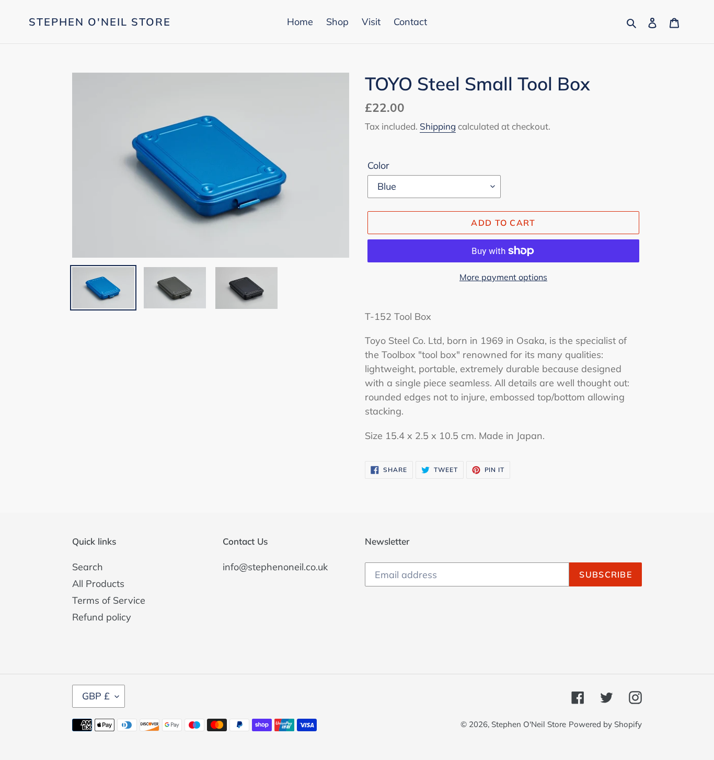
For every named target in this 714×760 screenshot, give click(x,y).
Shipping (438, 126)
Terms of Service (108, 600)
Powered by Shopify (605, 724)
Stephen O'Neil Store (100, 22)
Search (87, 567)
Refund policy (101, 617)
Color (378, 165)
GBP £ (96, 696)
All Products (98, 584)
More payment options (503, 277)
